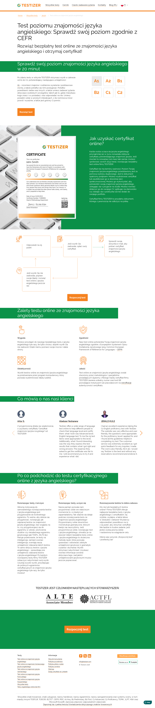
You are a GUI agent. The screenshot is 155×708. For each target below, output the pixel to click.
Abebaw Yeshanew (68, 421)
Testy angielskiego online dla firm (28, 687)
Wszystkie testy (52, 5)
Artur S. (21, 421)
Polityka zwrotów (54, 666)
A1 (18, 85)
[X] (85, 656)
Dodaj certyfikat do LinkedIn (57, 672)
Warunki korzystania (55, 659)
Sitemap (51, 669)
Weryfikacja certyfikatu (127, 656)
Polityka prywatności (55, 661)
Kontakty (102, 5)
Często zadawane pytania (83, 5)
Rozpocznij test (77, 297)
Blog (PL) (113, 5)
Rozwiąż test (26, 112)
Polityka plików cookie (55, 664)
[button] (141, 433)
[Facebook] (80, 656)
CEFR (119, 349)
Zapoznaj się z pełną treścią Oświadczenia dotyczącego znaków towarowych (77, 704)
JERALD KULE (108, 421)
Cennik (66, 5)
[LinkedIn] (89, 656)
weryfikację (126, 383)
